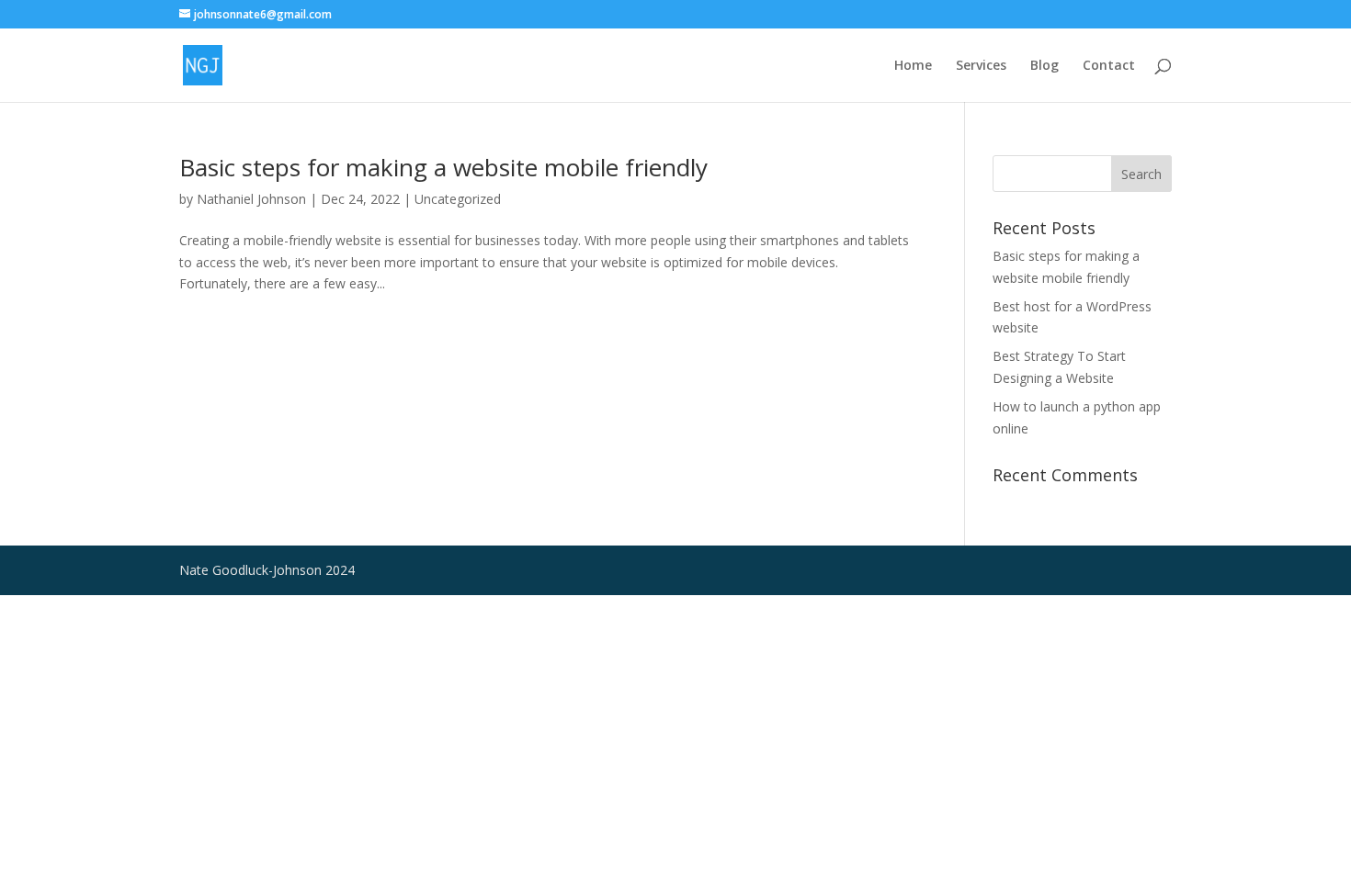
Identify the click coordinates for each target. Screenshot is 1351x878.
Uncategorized (457, 199)
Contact (1109, 66)
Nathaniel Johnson (251, 199)
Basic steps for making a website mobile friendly (443, 167)
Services (981, 66)
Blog (1044, 66)
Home (913, 66)
